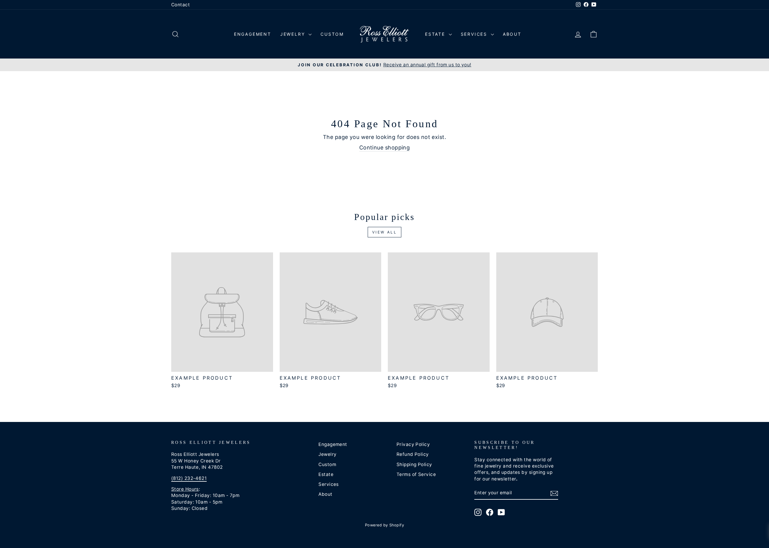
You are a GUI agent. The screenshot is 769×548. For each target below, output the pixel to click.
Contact (180, 5)
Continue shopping (384, 147)
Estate (436, 34)
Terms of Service (416, 474)
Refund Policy (413, 454)
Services (475, 34)
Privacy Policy (413, 444)
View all (384, 232)
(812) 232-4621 (189, 478)
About (512, 34)
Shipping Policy (414, 464)
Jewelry (293, 34)
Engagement (252, 34)
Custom (332, 34)
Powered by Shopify (384, 525)
